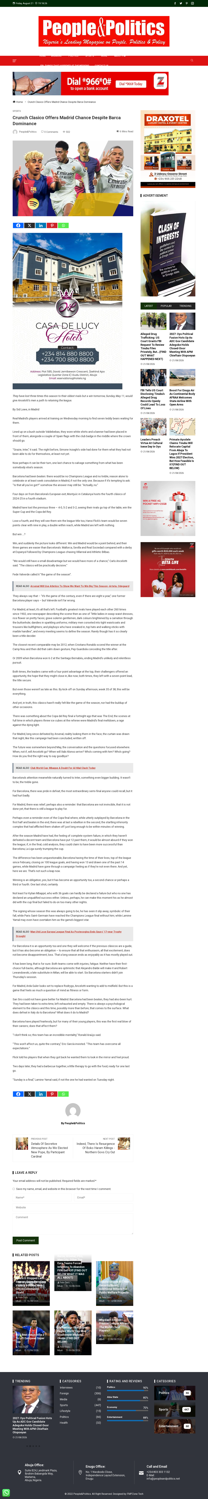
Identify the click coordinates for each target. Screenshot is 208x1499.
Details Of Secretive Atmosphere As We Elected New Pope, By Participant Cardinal (49, 1148)
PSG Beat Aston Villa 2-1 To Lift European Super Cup (31, 1338)
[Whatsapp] (63, 225)
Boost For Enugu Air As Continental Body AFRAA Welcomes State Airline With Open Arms (182, 397)
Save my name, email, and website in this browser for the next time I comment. (63, 1189)
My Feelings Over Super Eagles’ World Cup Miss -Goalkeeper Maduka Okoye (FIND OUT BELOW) (72, 1334)
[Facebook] (18, 225)
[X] (29, 225)
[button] (27, 1446)
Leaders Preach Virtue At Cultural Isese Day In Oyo (151, 443)
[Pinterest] (52, 225)
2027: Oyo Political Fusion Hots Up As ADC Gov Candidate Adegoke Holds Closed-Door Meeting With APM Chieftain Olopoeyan (182, 344)
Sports (17, 111)
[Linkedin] (40, 225)
